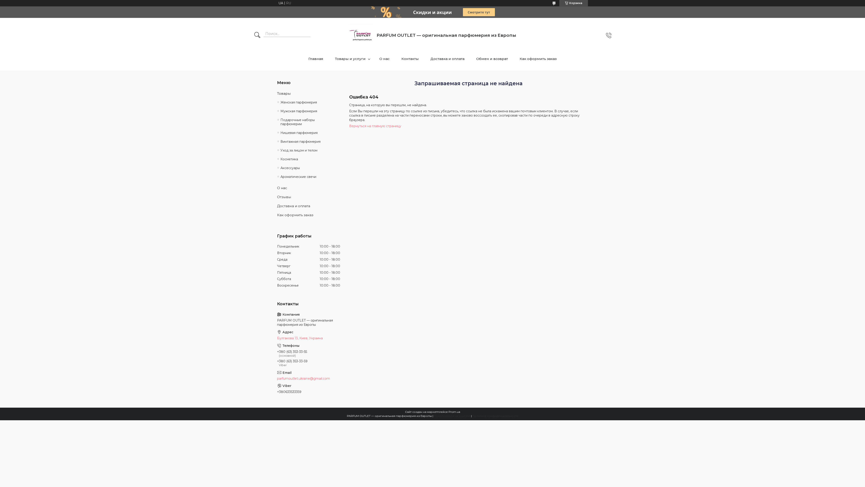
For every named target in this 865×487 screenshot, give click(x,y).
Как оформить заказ (538, 59)
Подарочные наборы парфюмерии (297, 122)
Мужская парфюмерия (298, 111)
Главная (315, 59)
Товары (284, 93)
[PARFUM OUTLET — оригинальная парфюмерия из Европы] (360, 35)
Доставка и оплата (447, 59)
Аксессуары (290, 168)
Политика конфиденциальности (495, 416)
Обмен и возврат (492, 59)
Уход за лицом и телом (298, 150)
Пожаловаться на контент (452, 416)
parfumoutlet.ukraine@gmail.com (303, 379)
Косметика (289, 159)
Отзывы (284, 197)
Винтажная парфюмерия (300, 142)
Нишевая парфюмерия (299, 133)
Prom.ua (454, 411)
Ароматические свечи (298, 177)
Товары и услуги (350, 59)
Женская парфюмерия (298, 102)
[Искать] (257, 35)
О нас (384, 59)
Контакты (410, 59)
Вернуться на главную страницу (375, 126)
